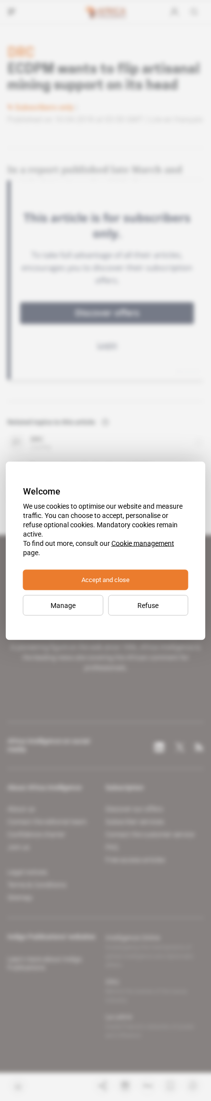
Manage (63, 605)
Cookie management (142, 543)
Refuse (147, 605)
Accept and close (105, 579)
